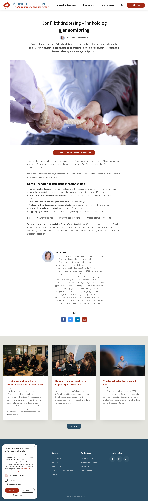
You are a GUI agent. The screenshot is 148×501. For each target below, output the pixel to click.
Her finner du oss (87, 458)
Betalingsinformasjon (89, 462)
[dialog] (19, 471)
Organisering (57, 458)
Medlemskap (108, 5)
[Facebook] (63, 319)
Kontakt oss (86, 453)
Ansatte (55, 462)
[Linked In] (77, 319)
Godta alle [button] (12, 490)
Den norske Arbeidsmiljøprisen (63, 470)
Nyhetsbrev (85, 466)
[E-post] (84, 319)
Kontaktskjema (87, 470)
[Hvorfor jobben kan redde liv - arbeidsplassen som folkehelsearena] (25, 360)
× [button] (34, 447)
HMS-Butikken (136, 5)
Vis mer (74, 426)
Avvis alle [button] (27, 490)
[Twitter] (70, 319)
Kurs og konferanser (65, 5)
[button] (20, 495)
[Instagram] (119, 459)
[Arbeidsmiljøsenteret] (26, 5)
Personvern (56, 474)
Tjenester (88, 5)
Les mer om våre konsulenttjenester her (74, 152)
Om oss (55, 453)
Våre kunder (56, 466)
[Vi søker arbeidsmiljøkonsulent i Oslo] (122, 360)
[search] (122, 5)
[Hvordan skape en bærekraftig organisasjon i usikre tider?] (74, 360)
